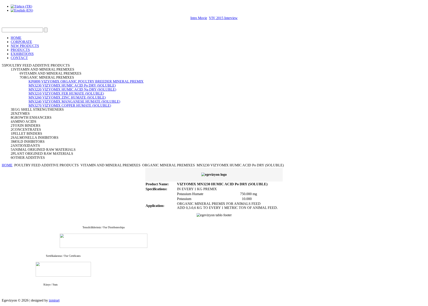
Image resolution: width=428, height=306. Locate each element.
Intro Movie (198, 18)
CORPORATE (21, 42)
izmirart (54, 300)
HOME (16, 38)
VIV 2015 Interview (223, 18)
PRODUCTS (20, 50)
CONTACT (19, 58)
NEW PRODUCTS (25, 46)
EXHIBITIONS (22, 54)
